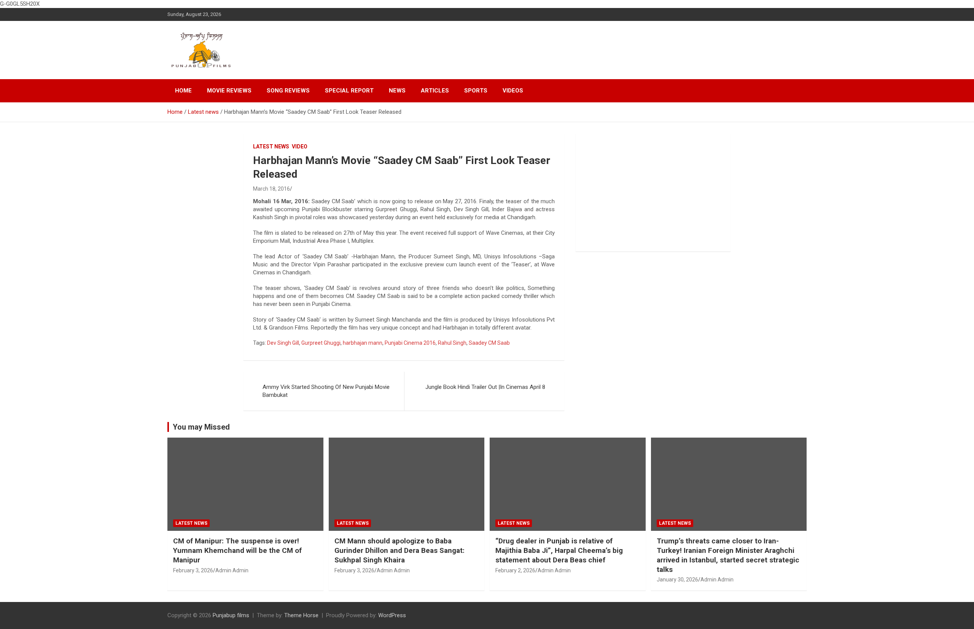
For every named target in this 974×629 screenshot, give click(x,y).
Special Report (349, 90)
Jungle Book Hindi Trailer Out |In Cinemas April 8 (485, 387)
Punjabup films (231, 615)
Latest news (271, 146)
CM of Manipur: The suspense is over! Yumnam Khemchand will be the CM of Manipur (237, 550)
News (397, 90)
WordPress (392, 615)
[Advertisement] (653, 192)
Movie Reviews (229, 90)
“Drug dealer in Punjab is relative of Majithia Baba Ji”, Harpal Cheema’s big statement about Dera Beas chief (559, 550)
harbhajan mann (362, 343)
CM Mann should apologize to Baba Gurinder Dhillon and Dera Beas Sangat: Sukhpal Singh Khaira (399, 550)
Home (183, 90)
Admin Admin (231, 570)
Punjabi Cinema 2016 (410, 343)
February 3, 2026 (193, 570)
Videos (513, 90)
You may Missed (201, 427)
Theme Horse (301, 615)
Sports (475, 90)
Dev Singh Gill (283, 343)
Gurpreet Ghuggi (321, 343)
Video (299, 146)
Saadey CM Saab (489, 343)
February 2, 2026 (515, 570)
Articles (435, 90)
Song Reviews (288, 90)
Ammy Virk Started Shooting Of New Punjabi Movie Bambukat (326, 391)
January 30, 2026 (677, 579)
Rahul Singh (452, 343)
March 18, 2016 (271, 189)
